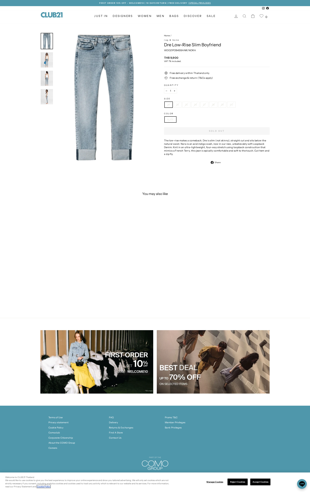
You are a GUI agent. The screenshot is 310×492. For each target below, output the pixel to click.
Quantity (171, 85)
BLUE (170, 119)
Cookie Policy (55, 427)
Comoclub (54, 432)
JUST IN (101, 16)
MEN (161, 16)
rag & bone (171, 40)
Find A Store (116, 432)
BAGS (174, 16)
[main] (155, 482)
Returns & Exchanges (121, 427)
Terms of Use (55, 417)
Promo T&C (171, 417)
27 (204, 104)
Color (169, 113)
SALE (211, 16)
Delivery (113, 422)
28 (213, 104)
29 (222, 104)
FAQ (111, 417)
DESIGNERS (123, 16)
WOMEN (145, 16)
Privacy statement (58, 422)
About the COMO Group (61, 442)
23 (168, 104)
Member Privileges (175, 422)
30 (231, 104)
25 (186, 104)
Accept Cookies (260, 482)
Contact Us (115, 437)
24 (177, 104)
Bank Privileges (173, 427)
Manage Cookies (215, 482)
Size (167, 98)
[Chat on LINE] (302, 484)
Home (167, 35)
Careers (52, 447)
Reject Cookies (237, 482)
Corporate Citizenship (60, 437)
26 (195, 104)
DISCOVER (193, 16)
